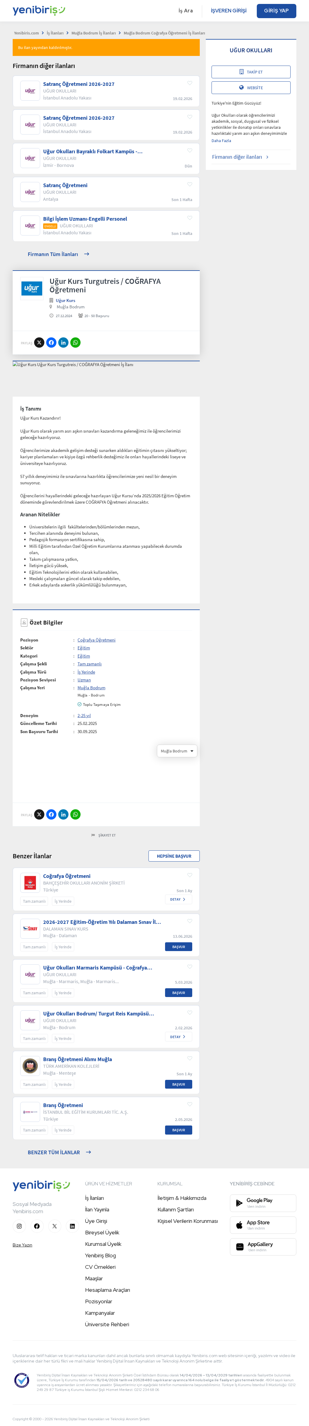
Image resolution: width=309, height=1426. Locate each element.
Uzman (84, 680)
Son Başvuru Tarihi (39, 731)
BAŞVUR (178, 946)
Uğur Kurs (65, 300)
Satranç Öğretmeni (65, 185)
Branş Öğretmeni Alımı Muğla (77, 1059)
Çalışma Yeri (32, 687)
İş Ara (186, 11)
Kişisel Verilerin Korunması (188, 1220)
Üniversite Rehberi (107, 1324)
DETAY (175, 899)
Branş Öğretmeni (63, 1105)
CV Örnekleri (100, 1266)
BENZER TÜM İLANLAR (54, 1152)
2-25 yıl (84, 715)
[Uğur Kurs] (31, 288)
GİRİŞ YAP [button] (276, 11)
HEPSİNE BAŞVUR (174, 856)
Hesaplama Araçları (107, 1289)
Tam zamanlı (90, 664)
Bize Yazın (22, 1245)
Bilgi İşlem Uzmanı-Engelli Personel (85, 219)
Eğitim (84, 648)
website (255, 87)
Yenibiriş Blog (100, 1255)
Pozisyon (29, 640)
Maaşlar (94, 1278)
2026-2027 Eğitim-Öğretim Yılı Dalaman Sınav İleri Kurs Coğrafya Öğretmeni (102, 922)
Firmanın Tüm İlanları (53, 254)
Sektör (26, 648)
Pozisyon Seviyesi (38, 680)
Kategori (28, 656)
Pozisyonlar (98, 1301)
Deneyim (29, 715)
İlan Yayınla (97, 1209)
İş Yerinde (86, 672)
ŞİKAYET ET (107, 835)
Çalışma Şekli (33, 664)
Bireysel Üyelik (102, 1232)
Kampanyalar (100, 1312)
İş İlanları (94, 1197)
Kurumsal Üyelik (103, 1243)
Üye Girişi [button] (96, 1220)
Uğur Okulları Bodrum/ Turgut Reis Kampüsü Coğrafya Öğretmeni (96, 1013)
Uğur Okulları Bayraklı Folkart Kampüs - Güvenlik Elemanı (90, 151)
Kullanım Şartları (176, 1209)
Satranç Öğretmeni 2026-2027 (79, 84)
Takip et (255, 72)
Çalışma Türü (33, 672)
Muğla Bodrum (70, 307)
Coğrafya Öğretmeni (97, 640)
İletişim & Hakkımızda (182, 1197)
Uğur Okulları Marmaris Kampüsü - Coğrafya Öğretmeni (95, 967)
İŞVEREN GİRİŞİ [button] (229, 11)
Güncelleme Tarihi (38, 723)
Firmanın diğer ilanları (237, 156)
